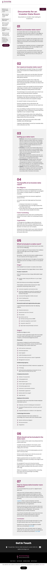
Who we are (19, 561)
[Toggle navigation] (44, 2)
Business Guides (26, 561)
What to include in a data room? (5, 29)
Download (5, 45)
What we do (13, 561)
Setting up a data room (5, 20)
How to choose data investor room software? (5, 39)
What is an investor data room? (5, 10)
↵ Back (42, 9)
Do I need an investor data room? (5, 15)
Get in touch (34, 561)
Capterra (19, 501)
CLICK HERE (31, 526)
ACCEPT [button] (23, 567)
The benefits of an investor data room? (5, 24)
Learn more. (41, 564)
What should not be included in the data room (5, 34)
